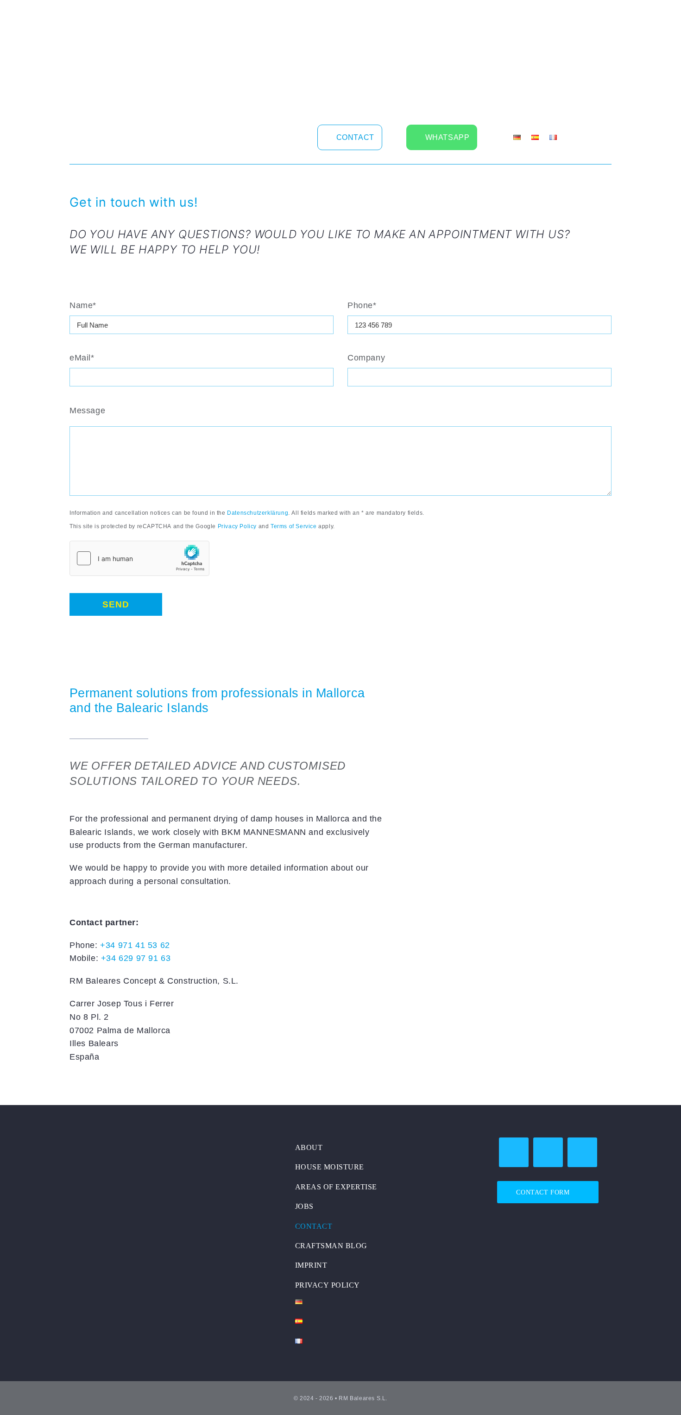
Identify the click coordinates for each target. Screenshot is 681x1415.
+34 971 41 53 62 (135, 944)
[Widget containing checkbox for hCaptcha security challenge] (139, 558)
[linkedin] (264, 136)
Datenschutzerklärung (257, 512)
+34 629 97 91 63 (136, 957)
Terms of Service (294, 526)
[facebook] (233, 136)
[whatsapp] (548, 1152)
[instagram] (249, 136)
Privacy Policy (237, 526)
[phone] (582, 1152)
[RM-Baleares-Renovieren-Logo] (127, 1141)
